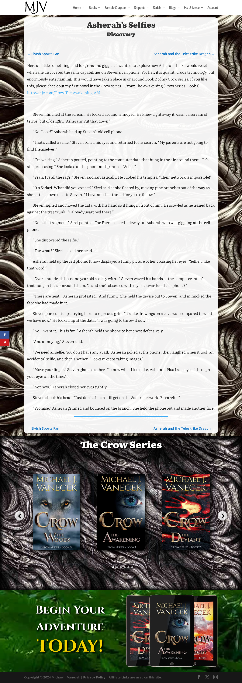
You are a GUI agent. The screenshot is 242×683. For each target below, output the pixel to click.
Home (77, 8)
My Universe (191, 8)
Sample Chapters (115, 8)
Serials (157, 8)
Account (212, 8)
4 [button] (125, 567)
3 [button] (121, 567)
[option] (56, 516)
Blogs (172, 8)
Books (93, 8)
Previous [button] (19, 516)
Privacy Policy (94, 677)
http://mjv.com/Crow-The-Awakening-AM (63, 92)
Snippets (139, 8)
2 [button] (117, 567)
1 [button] (113, 567)
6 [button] (132, 567)
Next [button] (222, 516)
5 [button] (128, 567)
